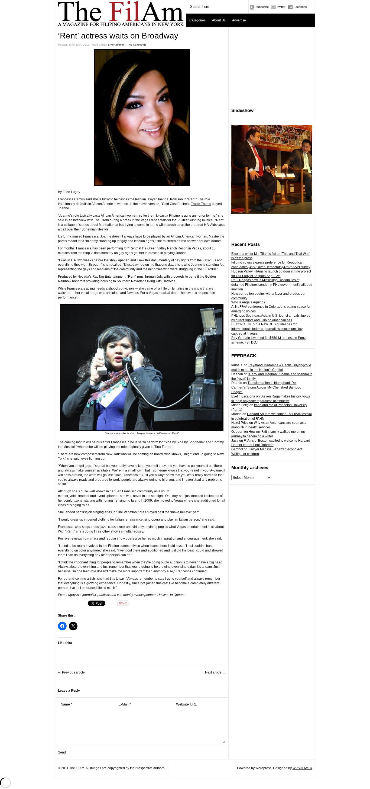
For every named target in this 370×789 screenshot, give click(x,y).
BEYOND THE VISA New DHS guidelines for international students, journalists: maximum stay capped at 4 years (267, 328)
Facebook (300, 6)
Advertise (239, 20)
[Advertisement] (272, 65)
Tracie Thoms (201, 204)
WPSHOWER (302, 768)
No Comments (137, 44)
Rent (191, 199)
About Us (219, 20)
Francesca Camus (71, 199)
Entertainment (116, 44)
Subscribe (262, 6)
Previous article (73, 672)
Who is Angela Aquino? (248, 302)
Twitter (281, 6)
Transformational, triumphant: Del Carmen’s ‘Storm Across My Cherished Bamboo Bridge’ (266, 387)
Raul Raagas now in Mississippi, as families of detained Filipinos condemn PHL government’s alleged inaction (271, 284)
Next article (213, 672)
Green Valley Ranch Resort (167, 248)
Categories (197, 20)
